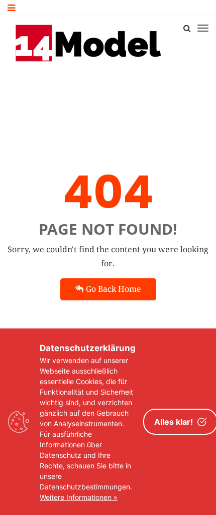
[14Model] (89, 43)
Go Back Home (113, 289)
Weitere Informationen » (79, 497)
